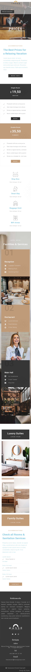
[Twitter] (15, 634)
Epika (28, 670)
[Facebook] (12, 634)
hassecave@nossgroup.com (15, 659)
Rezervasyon (7, 11)
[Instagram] (18, 634)
